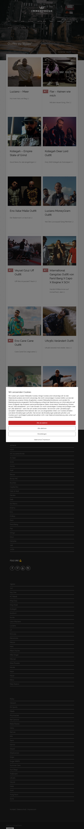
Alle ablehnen (42, 428)
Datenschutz (38, 439)
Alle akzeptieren (42, 423)
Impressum (46, 439)
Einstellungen (42, 434)
